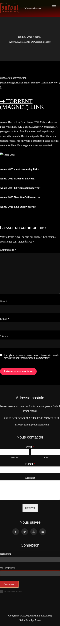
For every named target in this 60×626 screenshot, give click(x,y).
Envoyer (30, 507)
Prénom (14, 457)
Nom (3, 301)
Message (30, 477)
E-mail (4, 318)
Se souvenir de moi (13, 591)
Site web (4, 336)
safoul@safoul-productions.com (31, 424)
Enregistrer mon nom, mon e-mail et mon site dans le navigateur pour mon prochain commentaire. (31, 356)
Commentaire (8, 249)
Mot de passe (7, 567)
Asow (37, 620)
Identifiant (5, 553)
